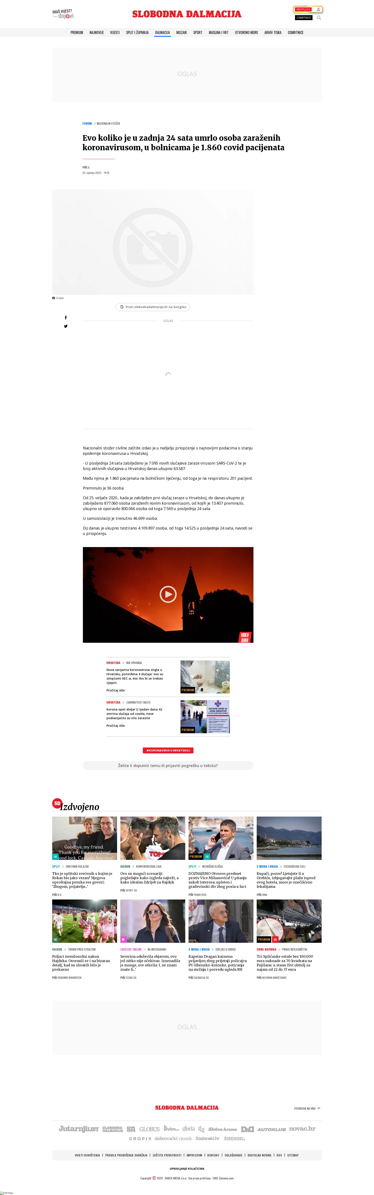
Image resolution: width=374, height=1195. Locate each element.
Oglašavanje (233, 1155)
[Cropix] (140, 1138)
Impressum (194, 1155)
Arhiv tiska (272, 32)
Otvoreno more (246, 32)
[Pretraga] (319, 17)
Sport (197, 32)
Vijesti (115, 32)
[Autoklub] (271, 1128)
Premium (77, 32)
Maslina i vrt (219, 32)
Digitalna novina (259, 1155)
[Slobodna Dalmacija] (187, 14)
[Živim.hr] (171, 1128)
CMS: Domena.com (223, 1178)
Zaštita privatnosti (167, 1155)
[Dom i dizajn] (248, 1128)
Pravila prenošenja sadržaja (126, 1155)
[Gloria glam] (201, 1128)
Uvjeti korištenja (87, 1155)
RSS (279, 1155)
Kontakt (213, 1155)
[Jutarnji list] (78, 1128)
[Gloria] (188, 1128)
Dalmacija (162, 32)
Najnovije (97, 32)
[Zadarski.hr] (207, 1138)
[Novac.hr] (302, 1128)
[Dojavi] (63, 14)
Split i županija (137, 32)
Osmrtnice (295, 32)
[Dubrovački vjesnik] (174, 1138)
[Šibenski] (234, 1138)
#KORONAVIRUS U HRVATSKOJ (168, 750)
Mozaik (181, 32)
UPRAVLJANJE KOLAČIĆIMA (187, 1169)
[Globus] (150, 1128)
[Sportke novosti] (131, 1128)
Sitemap (293, 1155)
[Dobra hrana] (223, 1128)
